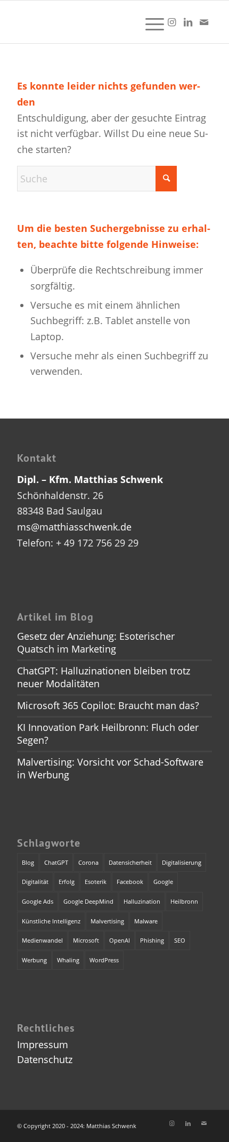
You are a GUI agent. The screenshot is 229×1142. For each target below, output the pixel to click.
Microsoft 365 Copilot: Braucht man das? (108, 705)
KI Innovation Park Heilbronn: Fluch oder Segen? (108, 733)
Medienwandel (42, 940)
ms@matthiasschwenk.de (74, 526)
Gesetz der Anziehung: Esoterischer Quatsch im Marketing (96, 642)
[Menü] (149, 22)
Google (163, 882)
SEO (179, 940)
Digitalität (35, 882)
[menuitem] (149, 22)
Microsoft (86, 940)
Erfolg (67, 882)
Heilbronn (184, 901)
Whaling (68, 960)
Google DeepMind (88, 901)
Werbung (34, 960)
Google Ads (37, 901)
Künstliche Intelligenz (51, 921)
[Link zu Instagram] (172, 22)
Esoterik (96, 882)
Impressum (42, 1044)
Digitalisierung (181, 862)
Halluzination (142, 901)
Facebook (130, 882)
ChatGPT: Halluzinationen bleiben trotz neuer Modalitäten (103, 677)
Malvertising (107, 921)
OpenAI (119, 940)
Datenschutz (44, 1059)
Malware (146, 921)
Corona (88, 862)
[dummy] (95, 22)
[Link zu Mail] (204, 22)
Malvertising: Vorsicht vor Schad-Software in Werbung (110, 768)
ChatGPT (56, 862)
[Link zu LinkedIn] (188, 22)
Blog (28, 862)
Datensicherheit (130, 862)
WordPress (104, 960)
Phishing (152, 940)
